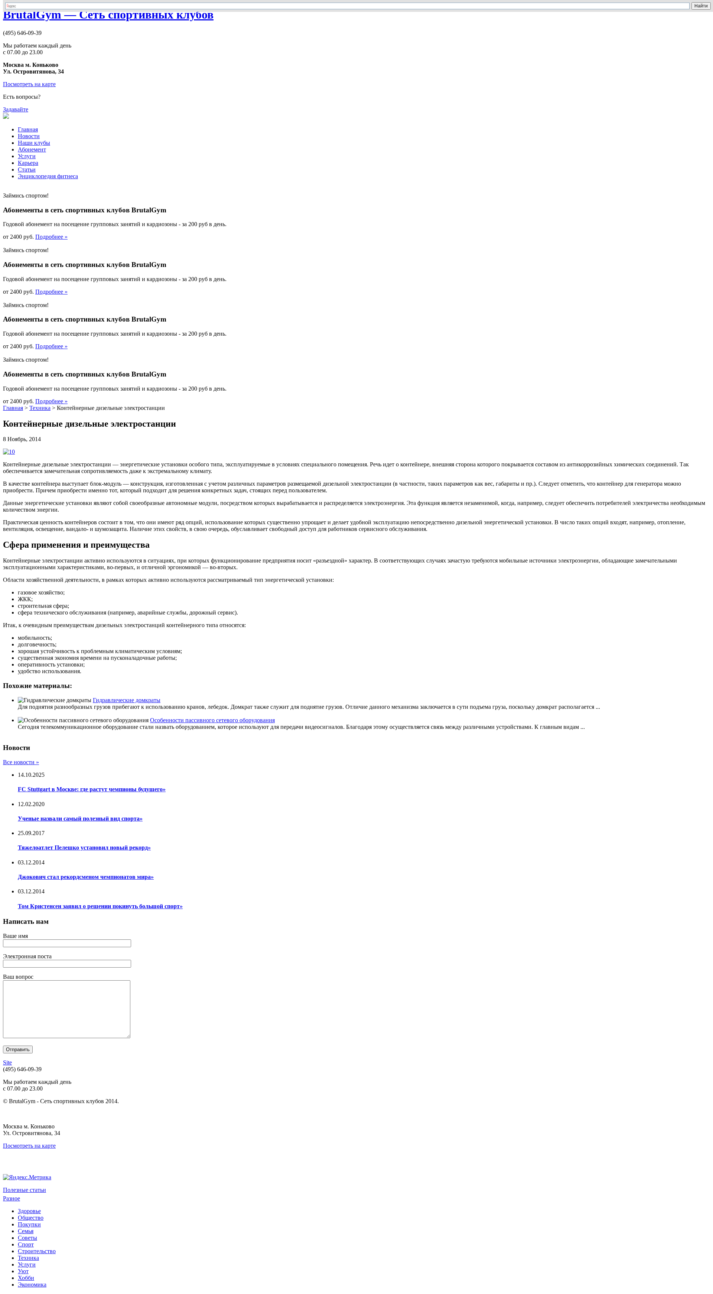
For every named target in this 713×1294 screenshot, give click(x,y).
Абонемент (32, 149)
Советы (27, 1238)
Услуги (27, 156)
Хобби (26, 1278)
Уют (23, 1271)
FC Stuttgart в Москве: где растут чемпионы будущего (92, 789)
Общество (30, 1218)
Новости (29, 136)
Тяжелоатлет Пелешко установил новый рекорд (84, 847)
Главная (28, 129)
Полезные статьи (24, 1190)
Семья (25, 1231)
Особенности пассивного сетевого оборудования (212, 720)
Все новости (21, 762)
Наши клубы (34, 143)
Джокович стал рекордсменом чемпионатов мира (86, 877)
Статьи (27, 169)
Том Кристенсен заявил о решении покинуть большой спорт (100, 906)
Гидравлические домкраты (126, 700)
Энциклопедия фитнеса (48, 176)
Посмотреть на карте (29, 84)
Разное (11, 1198)
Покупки (29, 1224)
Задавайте (15, 109)
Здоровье (29, 1211)
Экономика (32, 1284)
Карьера (28, 163)
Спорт (26, 1244)
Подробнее (51, 237)
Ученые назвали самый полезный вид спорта (80, 818)
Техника (40, 408)
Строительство (37, 1251)
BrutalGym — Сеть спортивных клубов (108, 14)
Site (7, 1062)
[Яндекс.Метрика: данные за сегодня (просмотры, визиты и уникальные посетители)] (27, 1177)
